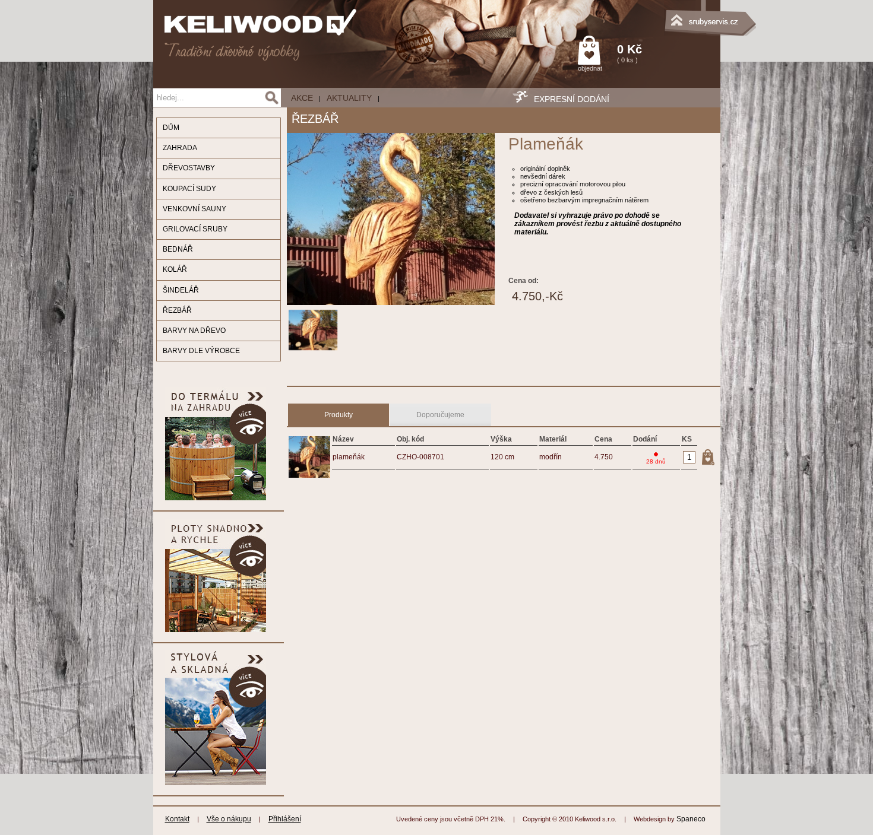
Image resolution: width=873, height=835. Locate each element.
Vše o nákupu (229, 819)
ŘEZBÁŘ (177, 310)
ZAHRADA (180, 148)
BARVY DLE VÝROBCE (201, 351)
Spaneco (691, 819)
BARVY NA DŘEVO (194, 330)
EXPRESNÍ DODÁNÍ (571, 99)
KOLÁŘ (175, 269)
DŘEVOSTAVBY (189, 168)
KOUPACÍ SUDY (189, 189)
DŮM (171, 127)
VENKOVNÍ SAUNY (194, 209)
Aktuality (349, 98)
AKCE (302, 98)
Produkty (338, 415)
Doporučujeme (440, 415)
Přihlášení (284, 819)
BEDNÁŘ (178, 249)
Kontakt (177, 819)
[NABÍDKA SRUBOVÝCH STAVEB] (661, 15)
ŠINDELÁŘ (181, 290)
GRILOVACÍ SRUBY (195, 229)
